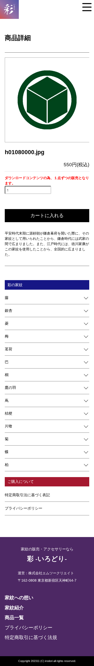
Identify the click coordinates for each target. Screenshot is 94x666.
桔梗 (8, 413)
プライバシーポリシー (23, 508)
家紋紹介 (14, 607)
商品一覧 (14, 617)
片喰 (8, 426)
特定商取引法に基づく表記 (27, 495)
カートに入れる (47, 215)
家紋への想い (19, 597)
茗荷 (8, 349)
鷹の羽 (10, 387)
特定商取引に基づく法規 (31, 637)
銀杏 (8, 310)
